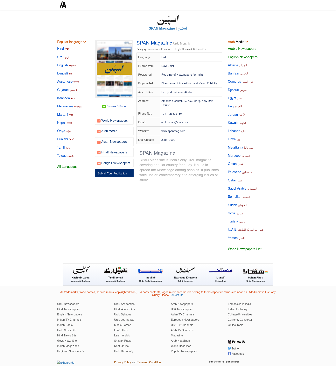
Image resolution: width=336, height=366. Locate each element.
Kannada (66, 97)
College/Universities (240, 314)
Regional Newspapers (70, 351)
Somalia (239, 196)
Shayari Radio (122, 340)
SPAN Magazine (162, 28)
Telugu (65, 155)
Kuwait (237, 122)
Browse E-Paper (116, 106)
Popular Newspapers (184, 351)
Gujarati (67, 89)
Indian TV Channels (69, 319)
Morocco (239, 155)
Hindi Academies (124, 309)
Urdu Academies (124, 304)
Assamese (68, 81)
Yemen (236, 237)
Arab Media (109, 131)
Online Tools (235, 325)
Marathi (65, 114)
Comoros (241, 81)
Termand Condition (149, 362)
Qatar (235, 180)
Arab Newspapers (182, 304)
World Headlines (181, 346)
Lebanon (237, 130)
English (66, 65)
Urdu (63, 56)
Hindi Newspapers (114, 152)
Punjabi (65, 139)
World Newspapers (114, 120)
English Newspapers (243, 56)
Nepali (64, 122)
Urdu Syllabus (122, 314)
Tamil (63, 147)
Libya (234, 139)
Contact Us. (177, 295)
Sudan (237, 204)
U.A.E (246, 229)
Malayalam (69, 106)
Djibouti (238, 89)
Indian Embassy (238, 309)
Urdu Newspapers (68, 304)
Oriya (64, 130)
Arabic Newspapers (242, 48)
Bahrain (238, 73)
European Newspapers (185, 319)
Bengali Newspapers (115, 163)
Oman (235, 163)
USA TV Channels (182, 325)
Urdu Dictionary (123, 351)
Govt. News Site (67, 340)
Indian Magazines (68, 346)
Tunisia (236, 221)
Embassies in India (239, 304)
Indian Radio (65, 325)
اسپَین (182, 28)
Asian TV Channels (182, 314)
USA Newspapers (181, 309)
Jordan (237, 114)
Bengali (64, 73)
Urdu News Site (66, 330)
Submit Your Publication (112, 173)
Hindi (62, 48)
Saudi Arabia (242, 188)
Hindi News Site (66, 335)
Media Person (122, 325)
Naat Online (121, 346)
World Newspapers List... (246, 248)
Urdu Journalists (124, 319)
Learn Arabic (122, 335)
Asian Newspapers (114, 141)
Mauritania (240, 147)
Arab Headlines (180, 340)
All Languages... (68, 166)
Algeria (237, 65)
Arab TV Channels (182, 330)
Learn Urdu (121, 330)
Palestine (240, 171)
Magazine (177, 335)
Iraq (235, 106)
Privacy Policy (122, 362)
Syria (235, 213)
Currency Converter (240, 319)
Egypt (235, 97)
